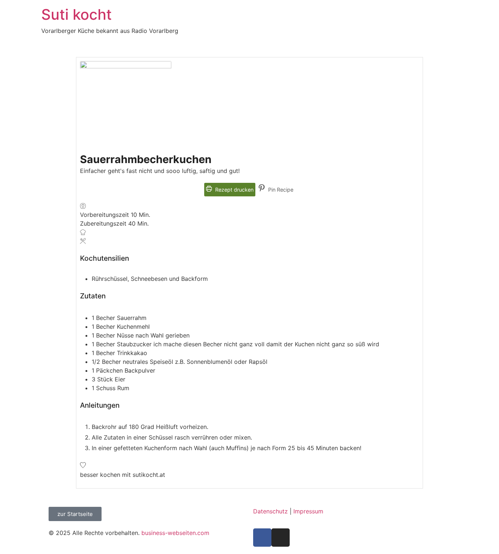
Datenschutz (270, 511)
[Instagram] (280, 537)
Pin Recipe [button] (280, 189)
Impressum (308, 511)
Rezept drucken (234, 189)
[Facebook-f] (262, 537)
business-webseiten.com (175, 532)
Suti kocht (76, 14)
